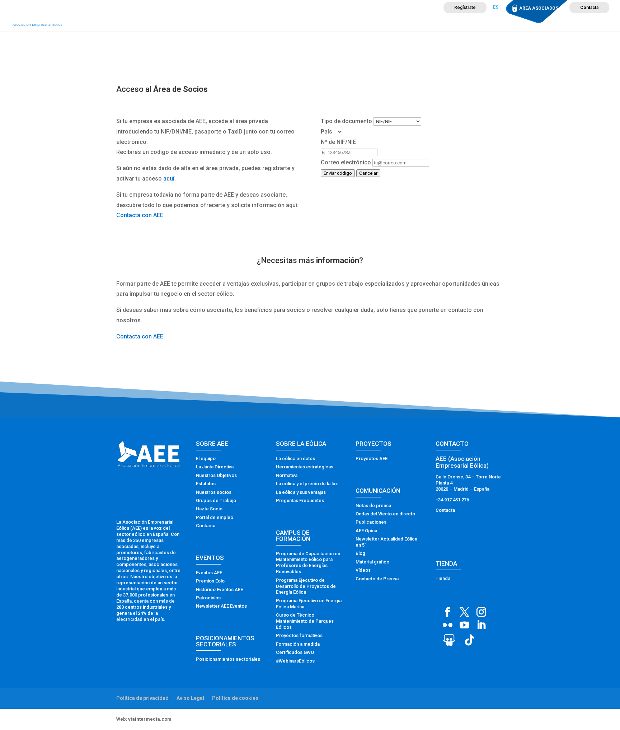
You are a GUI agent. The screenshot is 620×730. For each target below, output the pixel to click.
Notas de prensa (373, 505)
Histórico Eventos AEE (219, 589)
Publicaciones (371, 522)
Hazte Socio (209, 508)
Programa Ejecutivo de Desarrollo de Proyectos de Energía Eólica (306, 586)
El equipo (206, 458)
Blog (360, 553)
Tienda (443, 578)
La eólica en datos (295, 458)
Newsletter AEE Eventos (221, 606)
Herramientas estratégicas (304, 466)
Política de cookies (235, 698)
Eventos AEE (209, 572)
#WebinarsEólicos (295, 661)
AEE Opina (366, 530)
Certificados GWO (295, 652)
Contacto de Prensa (377, 578)
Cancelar (368, 173)
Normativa (286, 475)
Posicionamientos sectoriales (228, 659)
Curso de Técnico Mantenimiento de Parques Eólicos (305, 621)
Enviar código (338, 173)
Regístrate (465, 7)
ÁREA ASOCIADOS (538, 8)
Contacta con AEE (139, 215)
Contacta (589, 7)
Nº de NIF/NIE (338, 142)
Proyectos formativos (299, 635)
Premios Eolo (210, 581)
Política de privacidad (142, 698)
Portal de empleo (214, 517)
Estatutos (206, 483)
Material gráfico (372, 562)
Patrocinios (208, 597)
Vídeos (363, 570)
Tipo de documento (346, 121)
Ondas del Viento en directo (385, 513)
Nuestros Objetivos (216, 475)
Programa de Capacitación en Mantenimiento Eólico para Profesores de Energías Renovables (308, 563)
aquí (168, 178)
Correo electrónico (346, 162)
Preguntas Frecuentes (300, 500)
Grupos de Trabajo (216, 500)
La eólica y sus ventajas (301, 492)
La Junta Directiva (215, 466)
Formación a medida (298, 644)
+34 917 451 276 (452, 499)
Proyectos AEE (372, 458)
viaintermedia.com (150, 719)
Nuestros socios (213, 492)
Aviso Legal (190, 698)
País (326, 131)
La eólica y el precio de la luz (307, 483)
